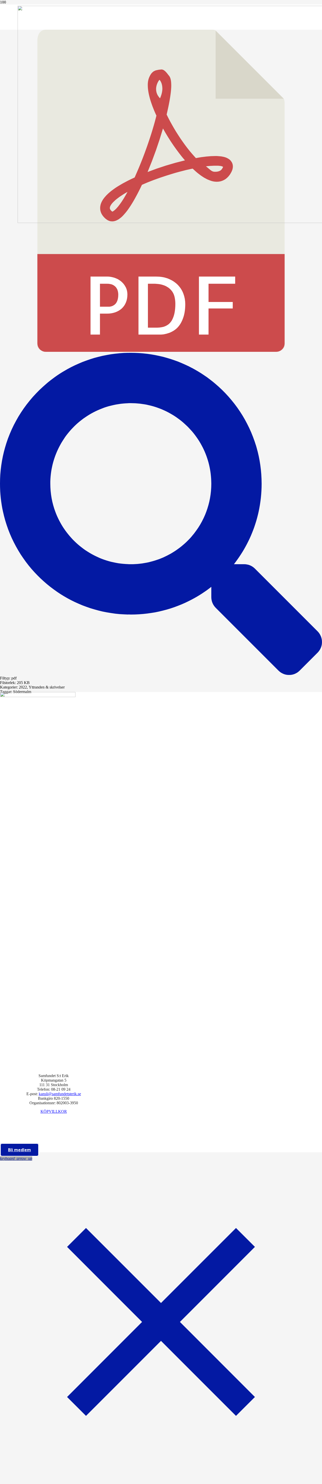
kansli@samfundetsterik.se (60, 1094)
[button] (16, 1158)
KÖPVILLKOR (54, 1111)
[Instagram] (52, 1135)
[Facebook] (51, 1123)
